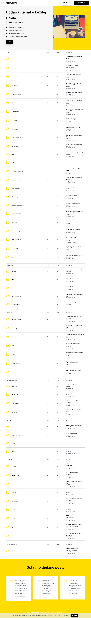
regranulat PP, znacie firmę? (72, 195)
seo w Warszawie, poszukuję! (73, 127)
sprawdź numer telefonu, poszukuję (74, 294)
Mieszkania (14, 77)
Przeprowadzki (15, 111)
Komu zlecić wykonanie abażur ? (73, 370)
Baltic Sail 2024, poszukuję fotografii (74, 187)
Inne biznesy (15, 85)
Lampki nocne (15, 372)
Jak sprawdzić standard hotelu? (73, 393)
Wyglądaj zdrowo (16, 536)
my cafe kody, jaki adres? (72, 433)
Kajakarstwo (15, 386)
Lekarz (13, 527)
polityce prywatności (66, 615)
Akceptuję (74, 615)
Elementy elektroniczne (17, 171)
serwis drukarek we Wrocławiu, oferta (75, 302)
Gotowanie (14, 120)
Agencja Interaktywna (17, 59)
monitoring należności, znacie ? (73, 203)
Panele (13, 354)
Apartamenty (15, 394)
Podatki (14, 102)
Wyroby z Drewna (16, 337)
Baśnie (13, 443)
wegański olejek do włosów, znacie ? (74, 491)
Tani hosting (15, 146)
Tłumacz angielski (16, 180)
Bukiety (13, 162)
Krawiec (14, 154)
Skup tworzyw (15, 197)
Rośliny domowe (16, 363)
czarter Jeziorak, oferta (71, 384)
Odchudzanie (15, 501)
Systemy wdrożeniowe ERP (18, 205)
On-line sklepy (15, 248)
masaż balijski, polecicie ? (72, 508)
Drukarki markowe (16, 304)
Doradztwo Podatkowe (17, 68)
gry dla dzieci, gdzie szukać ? (73, 229)
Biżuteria (14, 466)
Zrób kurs (14, 222)
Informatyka (15, 129)
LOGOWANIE (66, 2)
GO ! (10, 42)
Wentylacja (14, 328)
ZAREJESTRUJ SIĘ (81, 2)
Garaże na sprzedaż (16, 213)
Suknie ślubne (15, 484)
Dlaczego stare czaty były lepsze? (74, 255)
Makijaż (14, 492)
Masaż (13, 509)
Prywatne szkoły (16, 231)
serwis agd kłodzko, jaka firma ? (73, 278)
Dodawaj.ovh (12, 3)
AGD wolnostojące (16, 279)
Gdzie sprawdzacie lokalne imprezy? (74, 425)
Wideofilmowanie (16, 188)
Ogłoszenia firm (15, 551)
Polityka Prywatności (59, 612)
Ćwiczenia (14, 412)
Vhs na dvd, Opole (70, 286)
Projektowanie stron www (18, 137)
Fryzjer (13, 518)
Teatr (13, 451)
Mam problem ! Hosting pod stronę (74, 144)
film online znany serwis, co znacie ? (74, 450)
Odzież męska (15, 475)
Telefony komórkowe (17, 296)
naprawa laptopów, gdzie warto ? (74, 270)
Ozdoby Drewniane (16, 319)
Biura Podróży (15, 403)
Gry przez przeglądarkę (17, 435)
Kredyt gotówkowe (16, 239)
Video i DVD (14, 288)
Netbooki (14, 271)
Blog (13, 257)
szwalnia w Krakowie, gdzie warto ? (74, 152)
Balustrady (14, 345)
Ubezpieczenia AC (16, 94)
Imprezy (14, 427)
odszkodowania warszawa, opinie (74, 92)
